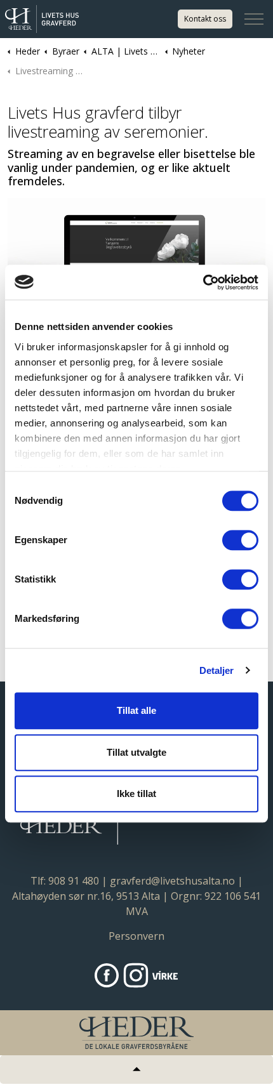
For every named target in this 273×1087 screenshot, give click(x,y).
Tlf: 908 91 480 (64, 881)
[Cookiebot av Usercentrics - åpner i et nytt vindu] (202, 282)
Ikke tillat (136, 793)
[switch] (240, 540)
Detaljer (216, 670)
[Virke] (165, 975)
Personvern (136, 936)
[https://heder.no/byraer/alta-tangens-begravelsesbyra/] (106, 975)
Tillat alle (136, 710)
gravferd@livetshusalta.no (172, 881)
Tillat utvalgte (136, 752)
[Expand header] (254, 19)
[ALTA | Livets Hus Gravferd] (42, 19)
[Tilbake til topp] (136, 1069)
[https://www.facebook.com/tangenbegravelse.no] (136, 975)
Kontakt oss (205, 18)
